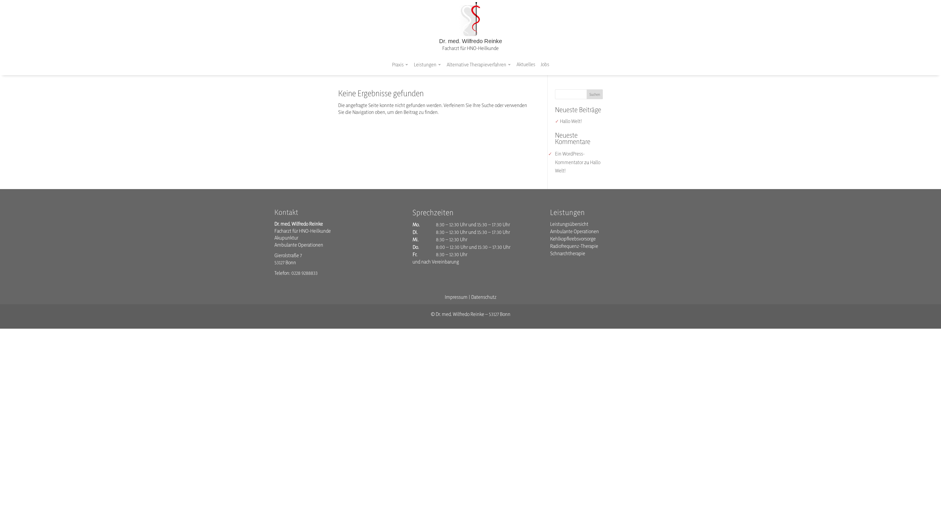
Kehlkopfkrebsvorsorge (573, 239)
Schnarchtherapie (567, 254)
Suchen (594, 94)
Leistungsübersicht (569, 224)
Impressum (456, 297)
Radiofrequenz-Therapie (574, 246)
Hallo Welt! (571, 121)
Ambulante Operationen (574, 232)
